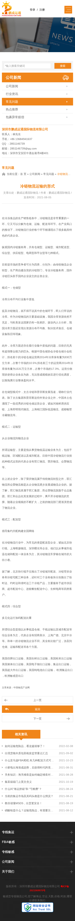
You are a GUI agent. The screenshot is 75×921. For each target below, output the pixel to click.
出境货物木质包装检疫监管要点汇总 (26, 753)
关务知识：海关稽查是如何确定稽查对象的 (30, 774)
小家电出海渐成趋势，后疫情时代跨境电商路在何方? (30, 767)
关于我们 (8, 871)
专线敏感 (8, 851)
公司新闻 (13, 77)
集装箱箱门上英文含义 (18, 781)
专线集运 (8, 832)
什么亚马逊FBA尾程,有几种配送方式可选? (30, 760)
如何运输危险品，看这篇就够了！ (25, 746)
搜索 (62, 65)
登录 (32, 9)
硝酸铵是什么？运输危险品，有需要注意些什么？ (30, 810)
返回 (37, 709)
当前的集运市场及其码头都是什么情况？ (29, 796)
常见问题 (12, 101)
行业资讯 (12, 94)
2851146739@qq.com (23, 148)
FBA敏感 (8, 842)
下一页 (37, 718)
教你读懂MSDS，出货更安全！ (23, 803)
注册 (42, 9)
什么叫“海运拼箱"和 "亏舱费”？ (23, 788)
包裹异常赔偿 (15, 117)
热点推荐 (12, 109)
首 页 (23, 174)
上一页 (37, 700)
